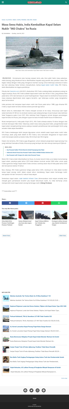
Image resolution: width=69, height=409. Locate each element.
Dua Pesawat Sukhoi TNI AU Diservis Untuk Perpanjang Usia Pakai (25, 150)
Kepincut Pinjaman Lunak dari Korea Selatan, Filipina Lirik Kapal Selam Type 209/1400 (38, 306)
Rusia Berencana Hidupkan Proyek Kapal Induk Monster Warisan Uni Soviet (34, 337)
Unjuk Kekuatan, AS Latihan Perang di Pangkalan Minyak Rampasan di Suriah (35, 367)
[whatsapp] (59, 203)
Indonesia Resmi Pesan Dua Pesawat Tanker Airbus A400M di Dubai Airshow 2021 (30, 152)
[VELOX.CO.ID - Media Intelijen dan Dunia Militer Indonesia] (34, 2)
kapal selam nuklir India (49, 85)
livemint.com (14, 91)
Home (34, 398)
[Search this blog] (66, 2)
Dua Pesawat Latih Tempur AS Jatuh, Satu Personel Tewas (23, 155)
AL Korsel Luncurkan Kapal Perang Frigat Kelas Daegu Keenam (30, 326)
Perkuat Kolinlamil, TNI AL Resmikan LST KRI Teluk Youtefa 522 (31, 316)
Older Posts (62, 235)
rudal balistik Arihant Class (28, 178)
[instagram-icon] (38, 390)
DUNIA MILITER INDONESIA (34, 406)
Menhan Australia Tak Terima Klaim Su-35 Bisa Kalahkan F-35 (30, 296)
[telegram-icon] (44, 390)
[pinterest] (42, 203)
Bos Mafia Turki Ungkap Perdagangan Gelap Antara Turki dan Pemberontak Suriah (37, 357)
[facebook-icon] (25, 390)
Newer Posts (6, 235)
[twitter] (26, 203)
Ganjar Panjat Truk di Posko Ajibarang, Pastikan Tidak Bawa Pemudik (32, 347)
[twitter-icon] (31, 390)
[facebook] (10, 203)
